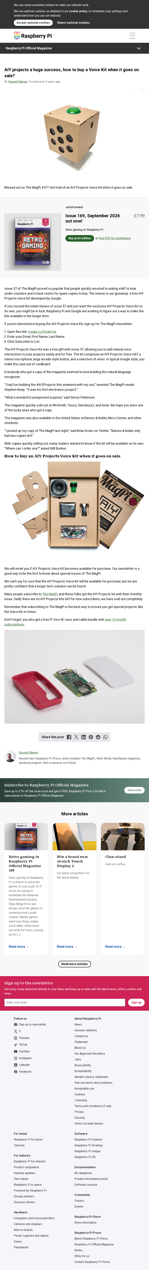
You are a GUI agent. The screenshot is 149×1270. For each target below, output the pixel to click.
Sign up (136, 1002)
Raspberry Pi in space (28, 1184)
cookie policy (78, 11)
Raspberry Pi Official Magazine (29, 48)
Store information (85, 1222)
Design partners (24, 1196)
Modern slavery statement (91, 1077)
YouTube (24, 1051)
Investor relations (85, 1030)
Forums (79, 1200)
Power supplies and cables (31, 1235)
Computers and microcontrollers (34, 1218)
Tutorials (19, 1145)
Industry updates (24, 1173)
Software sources (85, 1184)
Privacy (79, 1112)
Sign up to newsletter (32, 1024)
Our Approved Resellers (89, 1053)
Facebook (25, 1071)
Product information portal (91, 1179)
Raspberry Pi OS (85, 1157)
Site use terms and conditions (93, 1082)
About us (80, 1048)
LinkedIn (24, 1065)
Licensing (80, 1100)
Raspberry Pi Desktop (88, 1145)
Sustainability (83, 1071)
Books (78, 1250)
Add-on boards (23, 1230)
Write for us (81, 1256)
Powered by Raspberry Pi (30, 1190)
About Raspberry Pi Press (91, 1238)
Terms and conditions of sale (92, 1106)
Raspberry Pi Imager (87, 1151)
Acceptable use (84, 1088)
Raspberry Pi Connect (88, 1139)
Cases (18, 1241)
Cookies (79, 1094)
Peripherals (21, 1247)
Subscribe (134, 790)
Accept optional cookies (33, 22)
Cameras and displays (28, 1224)
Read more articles (74, 964)
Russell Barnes (18, 81)
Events (78, 1206)
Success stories (24, 1202)
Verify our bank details (88, 1123)
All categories (83, 1173)
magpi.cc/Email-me (42, 332)
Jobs (77, 1059)
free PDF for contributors (115, 238)
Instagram (25, 1058)
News (78, 1024)
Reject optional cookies (73, 22)
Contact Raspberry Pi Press (92, 1262)
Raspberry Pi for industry (30, 1161)
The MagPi (50, 594)
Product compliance (26, 1167)
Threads (24, 1038)
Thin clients (21, 1179)
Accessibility (82, 1065)
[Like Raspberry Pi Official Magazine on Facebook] (69, 737)
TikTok (23, 1044)
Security (79, 1117)
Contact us (81, 1036)
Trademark (81, 1042)
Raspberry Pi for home (28, 1139)
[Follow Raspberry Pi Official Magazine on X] (76, 737)
